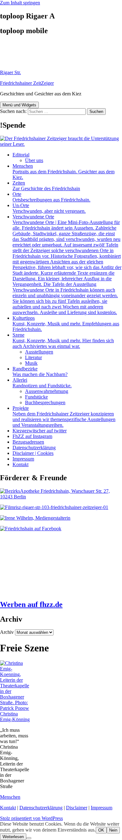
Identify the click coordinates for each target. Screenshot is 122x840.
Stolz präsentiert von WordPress (31, 818)
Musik (31, 363)
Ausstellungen (39, 351)
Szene (63, 340)
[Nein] (28, 838)
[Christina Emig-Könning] (15, 708)
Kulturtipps (66, 323)
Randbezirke (40, 371)
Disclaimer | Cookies (33, 453)
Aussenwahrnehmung (46, 391)
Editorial (21, 154)
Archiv (7, 632)
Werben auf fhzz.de (31, 604)
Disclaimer (76, 807)
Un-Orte (49, 208)
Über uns (34, 160)
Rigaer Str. (10, 72)
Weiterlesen (13, 836)
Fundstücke (36, 397)
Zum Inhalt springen (20, 2)
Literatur (33, 357)
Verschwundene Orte (67, 264)
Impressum (23, 458)
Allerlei (42, 382)
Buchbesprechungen (45, 402)
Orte (51, 196)
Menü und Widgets (19, 105)
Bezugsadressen (28, 442)
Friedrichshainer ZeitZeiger (27, 83)
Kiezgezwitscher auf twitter (40, 430)
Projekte (64, 416)
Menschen (63, 171)
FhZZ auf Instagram (32, 436)
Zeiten (46, 185)
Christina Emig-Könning (15, 716)
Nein (113, 830)
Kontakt (20, 464)
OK (101, 830)
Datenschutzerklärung (34, 447)
